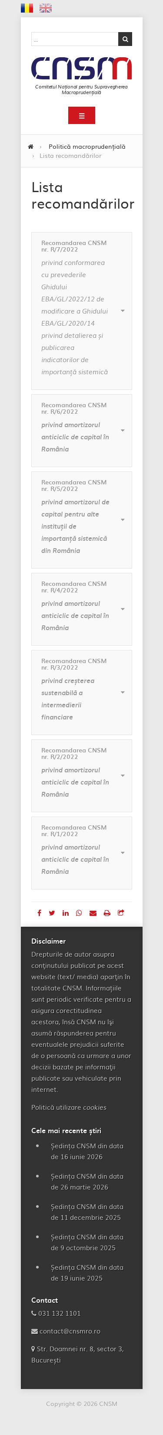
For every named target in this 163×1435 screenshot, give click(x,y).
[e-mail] (94, 912)
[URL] (121, 912)
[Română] (27, 9)
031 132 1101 (59, 1313)
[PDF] (108, 912)
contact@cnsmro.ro (70, 1331)
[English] (46, 9)
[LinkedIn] (67, 912)
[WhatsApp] (80, 912)
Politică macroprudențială (87, 146)
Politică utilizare (68, 1107)
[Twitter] (53, 912)
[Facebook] (40, 912)
